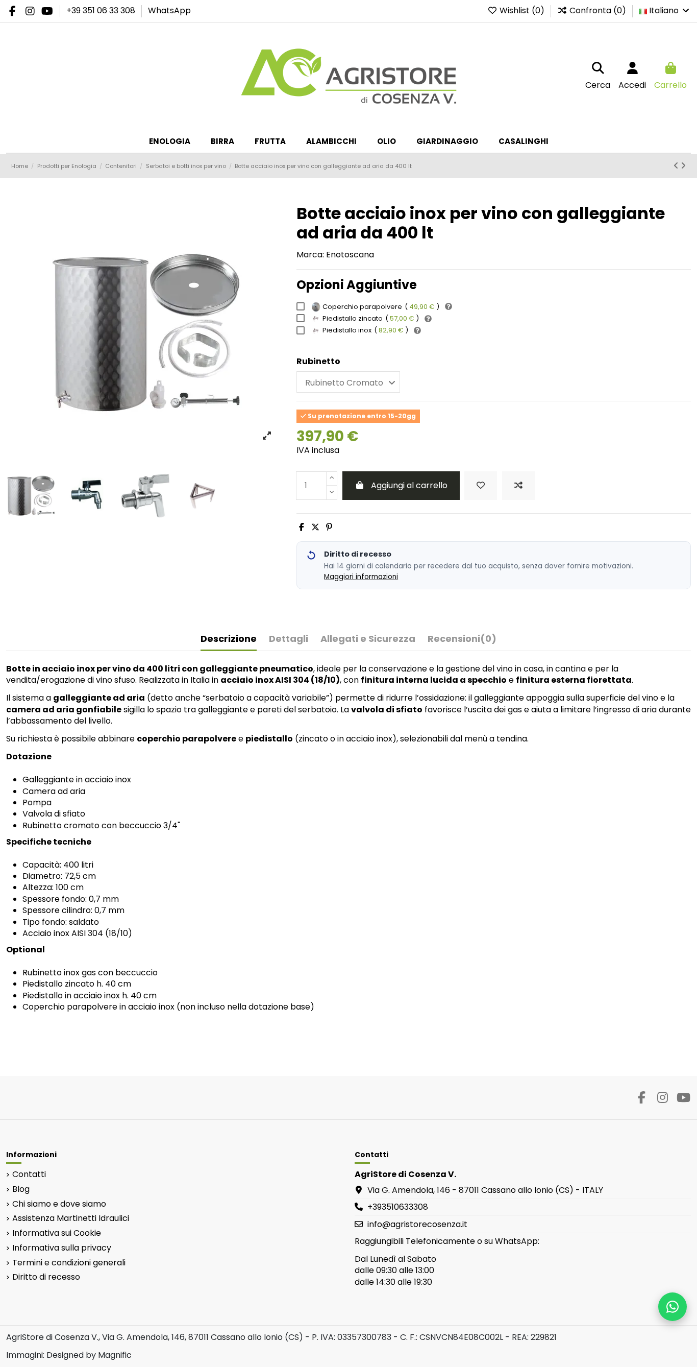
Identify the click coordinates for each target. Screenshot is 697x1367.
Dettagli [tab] (288, 639)
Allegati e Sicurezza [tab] (367, 639)
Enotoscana (350, 254)
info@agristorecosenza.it (417, 1224)
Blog (21, 1189)
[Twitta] (315, 527)
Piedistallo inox (365, 330)
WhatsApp (169, 10)
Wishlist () (521, 10)
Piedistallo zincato (370, 318)
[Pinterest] (329, 527)
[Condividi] (301, 527)
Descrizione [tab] (229, 639)
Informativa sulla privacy (61, 1248)
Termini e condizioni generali (69, 1262)
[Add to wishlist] (480, 485)
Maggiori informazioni (361, 577)
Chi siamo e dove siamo (59, 1204)
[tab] (462, 641)
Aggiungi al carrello (409, 485)
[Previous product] (677, 166)
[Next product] (683, 166)
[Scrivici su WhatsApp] (672, 1306)
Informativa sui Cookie (56, 1233)
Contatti (29, 1174)
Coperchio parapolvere (380, 306)
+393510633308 (397, 1207)
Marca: (310, 254)
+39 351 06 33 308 (101, 10)
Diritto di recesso (46, 1277)
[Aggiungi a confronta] (518, 485)
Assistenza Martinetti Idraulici (70, 1218)
